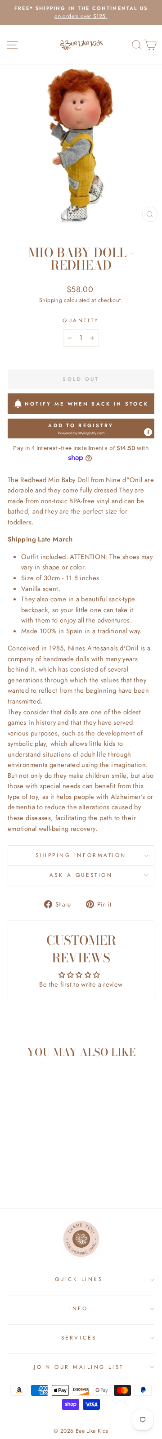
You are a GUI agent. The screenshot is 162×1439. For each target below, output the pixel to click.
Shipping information (81, 855)
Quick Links (79, 1279)
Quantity (81, 320)
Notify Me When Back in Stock (86, 403)
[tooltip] (148, 432)
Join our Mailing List (78, 1367)
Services (78, 1337)
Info (78, 1308)
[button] (81, 428)
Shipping (50, 300)
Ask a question (81, 875)
